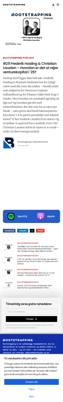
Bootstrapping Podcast (18, 58)
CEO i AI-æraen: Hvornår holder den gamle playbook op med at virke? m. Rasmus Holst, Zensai (37, 261)
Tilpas (31, 389)
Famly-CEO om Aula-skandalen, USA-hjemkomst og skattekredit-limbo (34, 286)
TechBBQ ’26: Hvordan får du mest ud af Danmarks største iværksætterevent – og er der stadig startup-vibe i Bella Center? (37, 248)
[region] (31, 378)
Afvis (31, 396)
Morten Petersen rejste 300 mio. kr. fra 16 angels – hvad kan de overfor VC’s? (35, 274)
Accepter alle (31, 382)
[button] (58, 4)
